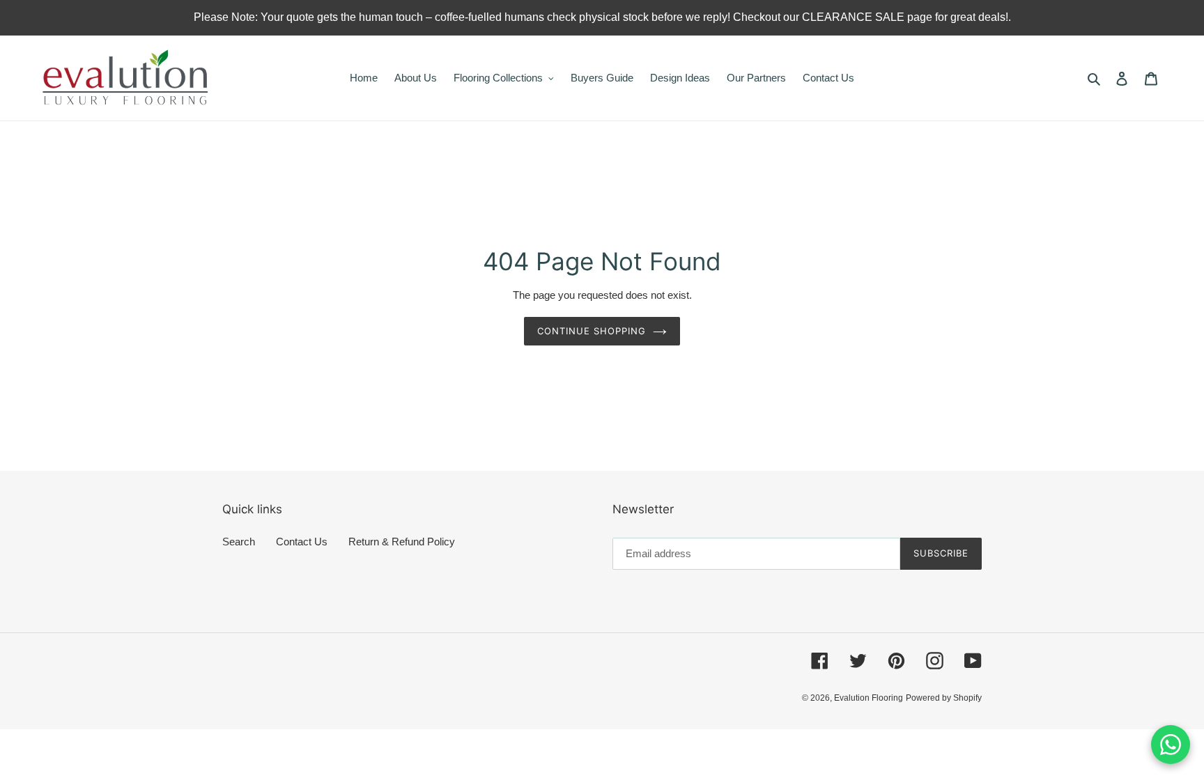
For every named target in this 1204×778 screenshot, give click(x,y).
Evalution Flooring (868, 698)
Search (238, 541)
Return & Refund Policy (401, 541)
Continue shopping (592, 330)
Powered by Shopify (944, 698)
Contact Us (301, 541)
